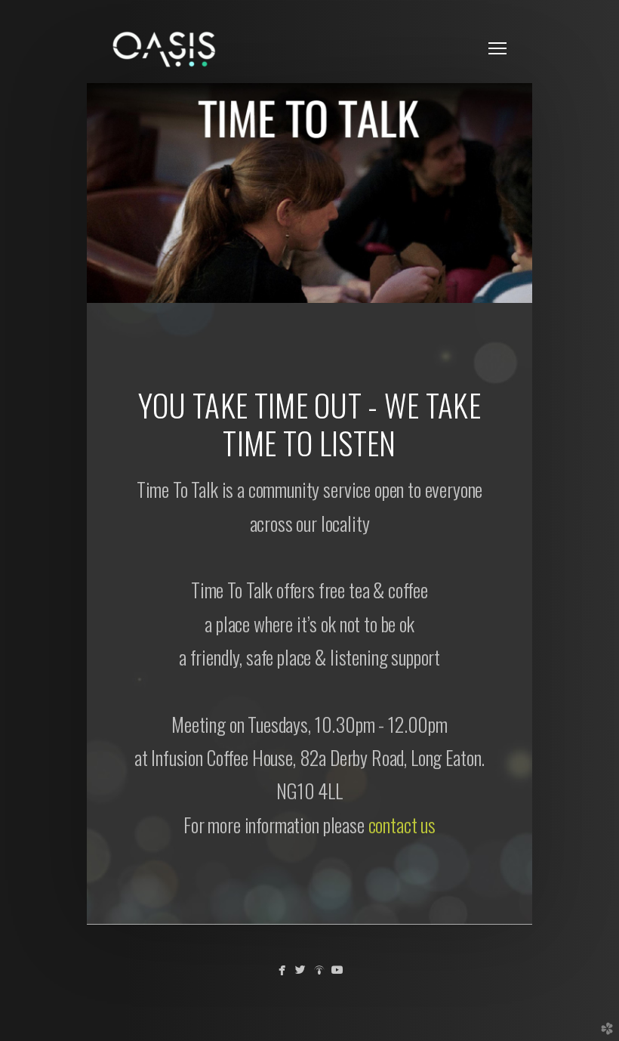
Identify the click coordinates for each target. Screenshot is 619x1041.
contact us (402, 824)
